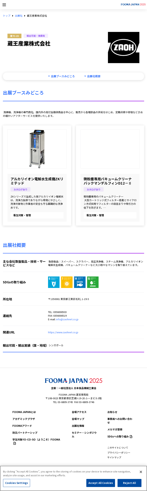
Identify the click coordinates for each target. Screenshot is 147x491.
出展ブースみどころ (63, 76)
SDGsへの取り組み (118, 436)
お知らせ (112, 412)
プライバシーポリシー (118, 452)
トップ (6, 15)
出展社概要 (93, 76)
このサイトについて (117, 447)
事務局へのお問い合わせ (119, 420)
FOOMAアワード (22, 426)
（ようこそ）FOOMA (36, 439)
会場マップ (78, 419)
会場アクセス (79, 412)
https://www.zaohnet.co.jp (63, 332)
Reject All (129, 483)
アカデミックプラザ (23, 419)
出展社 (18, 15)
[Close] (141, 472)
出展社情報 (78, 426)
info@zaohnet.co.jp (67, 319)
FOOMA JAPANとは (24, 412)
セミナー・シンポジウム (84, 434)
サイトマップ (114, 457)
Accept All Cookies (100, 483)
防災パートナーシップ (24, 432)
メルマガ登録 (114, 429)
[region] (73, 478)
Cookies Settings (16, 483)
